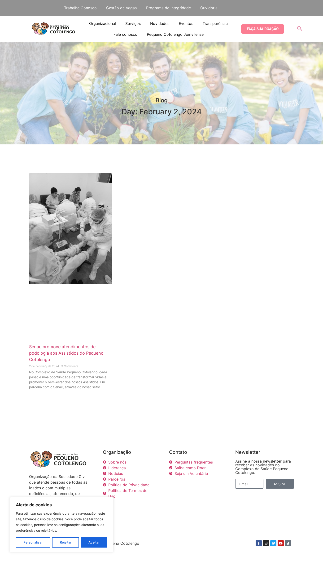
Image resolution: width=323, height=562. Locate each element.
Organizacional (102, 23)
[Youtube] (281, 543)
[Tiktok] (288, 543)
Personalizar (33, 542)
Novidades (159, 23)
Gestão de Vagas (121, 7)
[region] (61, 525)
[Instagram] (266, 543)
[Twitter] (273, 543)
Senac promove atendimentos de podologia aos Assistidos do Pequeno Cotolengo (66, 353)
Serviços (133, 23)
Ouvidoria (209, 7)
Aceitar (94, 542)
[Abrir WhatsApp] (311, 550)
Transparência (215, 23)
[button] (299, 29)
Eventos (186, 23)
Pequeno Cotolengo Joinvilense (175, 34)
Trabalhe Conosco (80, 7)
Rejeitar (65, 542)
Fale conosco (125, 34)
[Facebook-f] (259, 543)
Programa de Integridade (168, 7)
